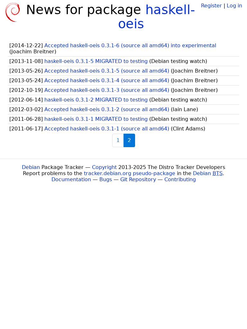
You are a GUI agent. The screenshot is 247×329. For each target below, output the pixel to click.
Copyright (104, 167)
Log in (234, 6)
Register (211, 6)
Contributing (180, 179)
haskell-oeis (156, 16)
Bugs (105, 179)
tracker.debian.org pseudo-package (129, 173)
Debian (31, 167)
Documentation (71, 179)
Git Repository (138, 179)
